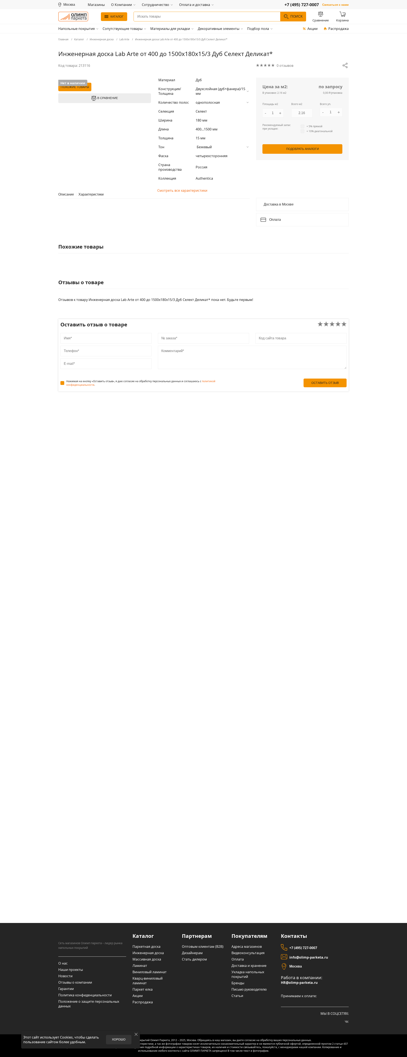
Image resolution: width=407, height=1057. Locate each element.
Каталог (117, 16)
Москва (295, 966)
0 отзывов (285, 65)
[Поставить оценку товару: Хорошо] (338, 324)
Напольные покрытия (76, 28)
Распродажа (338, 28)
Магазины (96, 4)
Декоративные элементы (218, 28)
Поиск (296, 16)
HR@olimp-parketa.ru (299, 982)
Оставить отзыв (325, 382)
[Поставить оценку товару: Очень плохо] (320, 324)
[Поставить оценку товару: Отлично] (344, 324)
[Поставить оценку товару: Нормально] (332, 324)
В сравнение (107, 98)
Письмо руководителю (249, 989)
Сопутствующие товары (122, 28)
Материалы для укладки (170, 28)
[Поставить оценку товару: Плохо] (326, 324)
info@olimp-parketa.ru (308, 957)
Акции (312, 28)
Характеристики (91, 194)
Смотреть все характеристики (182, 190)
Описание (66, 194)
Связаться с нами (335, 4)
